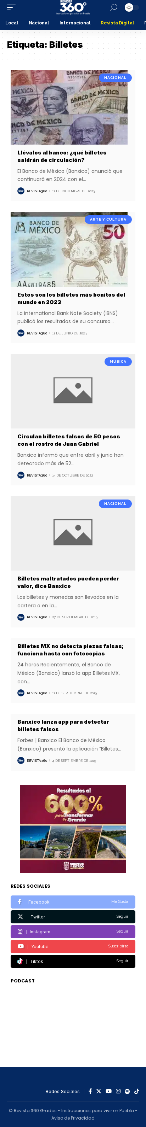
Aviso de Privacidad (73, 1118)
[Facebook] (73, 902)
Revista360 (37, 191)
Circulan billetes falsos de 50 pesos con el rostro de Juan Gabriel (68, 440)
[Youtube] (73, 946)
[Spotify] (127, 1091)
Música (118, 361)
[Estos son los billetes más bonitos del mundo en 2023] (73, 249)
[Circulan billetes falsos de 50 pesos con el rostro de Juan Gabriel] (73, 391)
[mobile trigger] (13, 7)
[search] (113, 7)
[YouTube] (109, 1092)
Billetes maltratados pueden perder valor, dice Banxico (68, 582)
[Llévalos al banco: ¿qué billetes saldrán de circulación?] (73, 107)
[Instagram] (73, 931)
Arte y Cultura (108, 219)
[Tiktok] (73, 961)
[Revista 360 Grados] (73, 7)
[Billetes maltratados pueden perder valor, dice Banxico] (73, 533)
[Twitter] (73, 916)
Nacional (115, 78)
